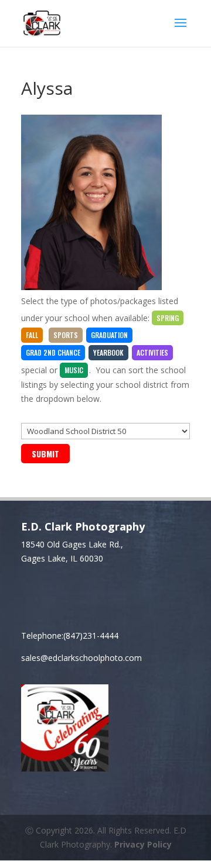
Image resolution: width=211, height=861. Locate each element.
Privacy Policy (143, 844)
